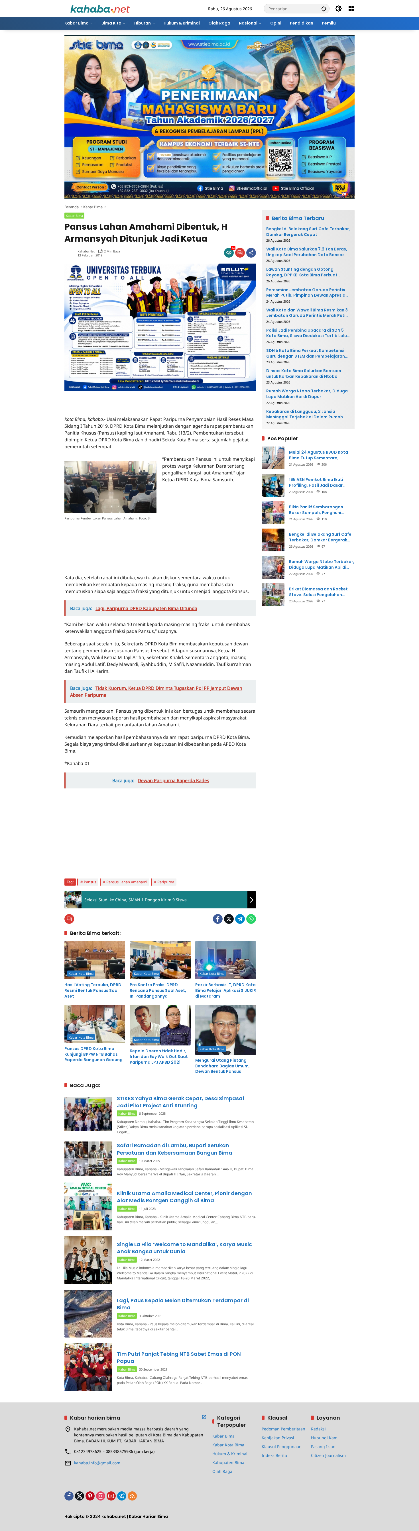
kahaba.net (86, 251)
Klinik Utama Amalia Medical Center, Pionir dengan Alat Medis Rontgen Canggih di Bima (184, 1197)
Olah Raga (222, 1471)
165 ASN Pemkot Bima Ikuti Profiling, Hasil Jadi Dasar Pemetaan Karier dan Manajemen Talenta (316, 482)
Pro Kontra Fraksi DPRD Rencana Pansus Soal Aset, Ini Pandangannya (158, 990)
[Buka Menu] (351, 8)
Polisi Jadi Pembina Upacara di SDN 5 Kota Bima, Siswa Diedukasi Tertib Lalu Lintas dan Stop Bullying (306, 333)
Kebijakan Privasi (278, 1437)
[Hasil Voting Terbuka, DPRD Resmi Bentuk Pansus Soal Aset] (94, 960)
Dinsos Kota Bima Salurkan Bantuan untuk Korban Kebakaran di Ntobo (303, 373)
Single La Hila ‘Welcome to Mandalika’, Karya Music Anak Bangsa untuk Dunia (184, 1248)
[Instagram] (100, 1496)
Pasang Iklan (323, 1446)
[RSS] (132, 1496)
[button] (323, 8)
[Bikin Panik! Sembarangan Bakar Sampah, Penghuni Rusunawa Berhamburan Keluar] (273, 512)
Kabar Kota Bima (81, 973)
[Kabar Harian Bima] (100, 8)
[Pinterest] (90, 1496)
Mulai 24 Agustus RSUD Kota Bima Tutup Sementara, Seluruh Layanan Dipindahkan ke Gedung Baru (320, 455)
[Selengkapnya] (204, 1417)
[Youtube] (111, 1496)
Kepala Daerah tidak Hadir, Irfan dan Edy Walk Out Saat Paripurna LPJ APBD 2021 (159, 1056)
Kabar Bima (74, 215)
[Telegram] (240, 919)
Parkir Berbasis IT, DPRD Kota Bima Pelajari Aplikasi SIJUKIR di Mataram (225, 990)
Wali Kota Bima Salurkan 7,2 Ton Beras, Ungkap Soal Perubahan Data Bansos (306, 252)
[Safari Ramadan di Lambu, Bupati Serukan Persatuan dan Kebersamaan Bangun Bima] (88, 1158)
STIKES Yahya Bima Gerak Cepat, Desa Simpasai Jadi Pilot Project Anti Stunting (180, 1102)
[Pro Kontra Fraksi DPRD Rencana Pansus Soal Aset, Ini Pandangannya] (160, 960)
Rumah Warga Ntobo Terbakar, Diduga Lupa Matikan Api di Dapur (307, 393)
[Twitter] (229, 919)
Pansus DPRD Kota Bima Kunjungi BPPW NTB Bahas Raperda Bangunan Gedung (93, 1054)
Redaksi (318, 1429)
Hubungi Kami (325, 1437)
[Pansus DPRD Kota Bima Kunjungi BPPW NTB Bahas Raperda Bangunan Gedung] (94, 1024)
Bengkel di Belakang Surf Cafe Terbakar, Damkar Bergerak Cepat (308, 231)
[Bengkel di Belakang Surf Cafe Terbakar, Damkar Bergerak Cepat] (273, 540)
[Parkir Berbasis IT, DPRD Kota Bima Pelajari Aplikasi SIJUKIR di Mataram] (225, 960)
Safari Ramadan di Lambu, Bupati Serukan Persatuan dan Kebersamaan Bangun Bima (174, 1149)
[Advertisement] (131, 399)
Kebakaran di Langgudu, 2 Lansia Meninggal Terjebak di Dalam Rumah (304, 414)
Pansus (90, 881)
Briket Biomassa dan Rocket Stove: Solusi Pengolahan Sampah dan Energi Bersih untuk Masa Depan (318, 592)
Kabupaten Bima (228, 1462)
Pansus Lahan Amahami (126, 881)
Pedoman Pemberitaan (283, 1429)
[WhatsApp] (251, 919)
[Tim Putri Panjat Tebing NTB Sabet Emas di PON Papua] (88, 1367)
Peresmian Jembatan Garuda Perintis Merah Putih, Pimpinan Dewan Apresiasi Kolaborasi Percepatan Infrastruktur (307, 292)
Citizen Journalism (328, 1455)
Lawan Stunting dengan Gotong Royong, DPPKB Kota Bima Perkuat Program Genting (301, 272)
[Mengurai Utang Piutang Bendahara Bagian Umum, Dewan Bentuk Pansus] (225, 1030)
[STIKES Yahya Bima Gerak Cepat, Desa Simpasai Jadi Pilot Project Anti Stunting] (88, 1114)
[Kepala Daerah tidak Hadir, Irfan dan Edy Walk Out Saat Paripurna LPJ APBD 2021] (160, 1025)
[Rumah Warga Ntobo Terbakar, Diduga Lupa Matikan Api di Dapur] (273, 567)
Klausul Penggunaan (282, 1446)
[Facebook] (218, 919)
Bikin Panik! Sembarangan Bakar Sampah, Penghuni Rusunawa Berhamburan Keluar (322, 509)
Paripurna (165, 881)
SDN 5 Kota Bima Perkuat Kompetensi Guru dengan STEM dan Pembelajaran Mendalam (305, 353)
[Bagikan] (251, 253)
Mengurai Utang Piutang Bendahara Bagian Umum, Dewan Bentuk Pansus (222, 1066)
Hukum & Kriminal (229, 1453)
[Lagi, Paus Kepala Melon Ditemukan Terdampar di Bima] (88, 1314)
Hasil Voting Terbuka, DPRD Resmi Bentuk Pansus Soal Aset (92, 990)
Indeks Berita (274, 1455)
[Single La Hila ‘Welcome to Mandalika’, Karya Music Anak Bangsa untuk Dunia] (88, 1260)
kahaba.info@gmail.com (97, 1462)
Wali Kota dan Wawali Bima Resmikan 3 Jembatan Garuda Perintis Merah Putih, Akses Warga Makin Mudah (307, 313)
